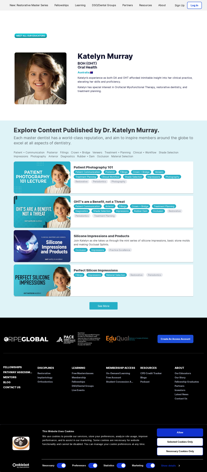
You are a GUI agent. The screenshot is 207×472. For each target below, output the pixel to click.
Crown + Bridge (80, 152)
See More (103, 306)
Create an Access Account (175, 339)
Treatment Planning (86, 176)
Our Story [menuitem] (180, 377)
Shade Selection (168, 152)
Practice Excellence (119, 250)
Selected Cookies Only (180, 441)
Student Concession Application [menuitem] (120, 381)
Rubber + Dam (86, 156)
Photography (38, 156)
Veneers (97, 152)
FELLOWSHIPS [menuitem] (12, 367)
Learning (80, 5)
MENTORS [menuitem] (9, 377)
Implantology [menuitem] (45, 377)
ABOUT (179, 367)
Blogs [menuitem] (143, 377)
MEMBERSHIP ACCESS (120, 367)
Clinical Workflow (110, 176)
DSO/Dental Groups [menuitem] (83, 386)
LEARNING (78, 367)
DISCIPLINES (46, 367)
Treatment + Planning (118, 152)
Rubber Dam (140, 211)
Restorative (81, 181)
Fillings (64, 152)
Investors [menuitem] (180, 390)
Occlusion (103, 156)
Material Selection (122, 156)
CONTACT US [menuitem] (12, 387)
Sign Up (180, 5)
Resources (145, 5)
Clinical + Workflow (144, 152)
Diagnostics (68, 156)
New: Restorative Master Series (29, 5)
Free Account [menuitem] (113, 377)
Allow (180, 432)
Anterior (53, 156)
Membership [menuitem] (79, 377)
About (162, 5)
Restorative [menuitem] (44, 373)
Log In (194, 5)
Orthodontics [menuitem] (45, 381)
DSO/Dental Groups (104, 5)
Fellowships (61, 5)
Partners (127, 5)
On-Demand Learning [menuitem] (118, 373)
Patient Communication (88, 172)
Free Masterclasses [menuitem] (82, 373)
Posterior (52, 152)
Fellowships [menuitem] (78, 381)
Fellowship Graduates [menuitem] (187, 381)
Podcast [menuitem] (145, 381)
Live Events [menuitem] (78, 390)
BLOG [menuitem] (7, 382)
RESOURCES (148, 367)
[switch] (93, 465)
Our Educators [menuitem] (183, 373)
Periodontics (99, 181)
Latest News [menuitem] (181, 394)
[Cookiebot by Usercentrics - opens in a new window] (21, 465)
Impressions (21, 156)
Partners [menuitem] (179, 386)
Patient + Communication (29, 152)
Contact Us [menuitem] (181, 398)
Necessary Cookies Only (180, 451)
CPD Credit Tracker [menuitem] (151, 373)
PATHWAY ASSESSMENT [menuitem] (17, 372)
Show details (168, 465)
